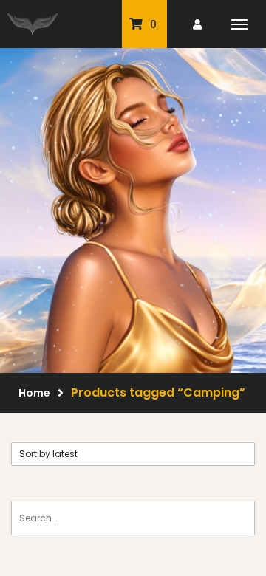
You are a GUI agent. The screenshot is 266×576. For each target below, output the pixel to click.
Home (34, 392)
